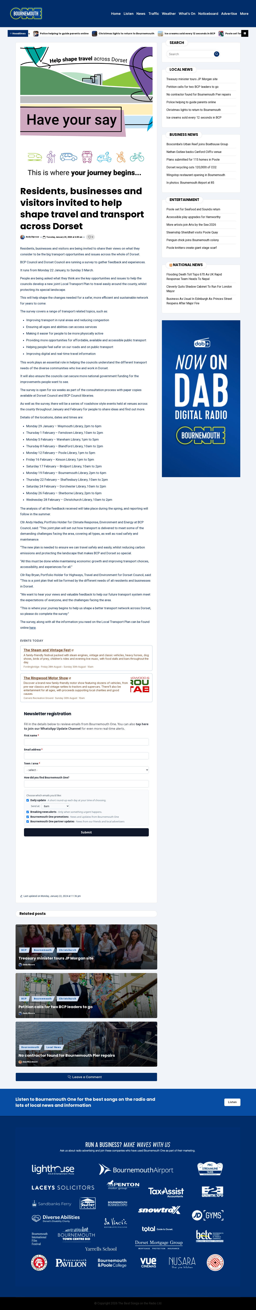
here (32, 627)
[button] (216, 53)
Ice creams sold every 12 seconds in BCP (134, 33)
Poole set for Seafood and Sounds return (195, 33)
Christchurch (67, 950)
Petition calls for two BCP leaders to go (56, 1006)
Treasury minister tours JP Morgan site (56, 958)
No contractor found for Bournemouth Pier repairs (67, 1055)
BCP (23, 950)
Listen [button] (232, 1102)
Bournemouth (43, 950)
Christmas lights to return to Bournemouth (70, 33)
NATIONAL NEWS (188, 264)
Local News (53, 1047)
